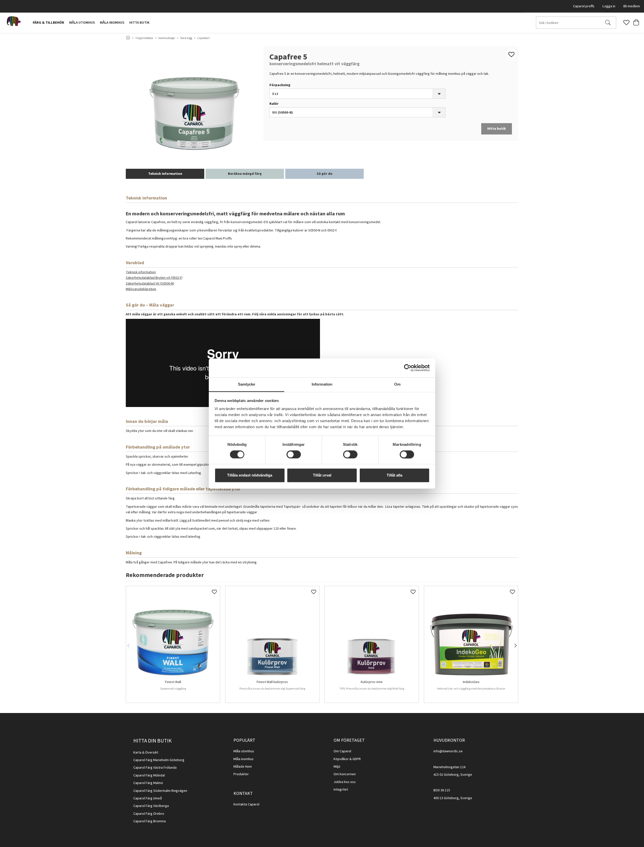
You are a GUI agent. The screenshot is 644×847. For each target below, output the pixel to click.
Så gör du (324, 173)
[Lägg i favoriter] (214, 591)
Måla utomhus (82, 22)
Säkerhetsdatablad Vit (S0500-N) (150, 283)
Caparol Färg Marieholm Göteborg (158, 760)
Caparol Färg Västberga (151, 805)
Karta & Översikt (145, 752)
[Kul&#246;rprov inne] (371, 633)
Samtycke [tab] (246, 384)
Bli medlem (631, 6)
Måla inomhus (112, 22)
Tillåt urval (322, 475)
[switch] (294, 454)
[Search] (608, 22)
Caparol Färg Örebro (148, 813)
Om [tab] (397, 384)
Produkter (241, 774)
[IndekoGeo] (471, 633)
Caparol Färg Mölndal (149, 775)
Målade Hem (242, 766)
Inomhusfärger (166, 38)
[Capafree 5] (194, 103)
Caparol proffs (583, 6)
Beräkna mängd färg (245, 173)
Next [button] (515, 644)
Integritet (341, 789)
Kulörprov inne (372, 682)
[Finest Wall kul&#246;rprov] (272, 633)
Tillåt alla (394, 475)
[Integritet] (348, 789)
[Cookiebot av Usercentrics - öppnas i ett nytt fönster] (408, 367)
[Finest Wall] (173, 633)
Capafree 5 (203, 38)
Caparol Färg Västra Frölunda (155, 767)
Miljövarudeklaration (141, 289)
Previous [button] (128, 644)
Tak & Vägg (186, 38)
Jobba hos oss (345, 782)
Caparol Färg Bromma (149, 821)
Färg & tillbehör (48, 22)
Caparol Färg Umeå (147, 798)
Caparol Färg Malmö (148, 783)
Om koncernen (345, 774)
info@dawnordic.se (448, 751)
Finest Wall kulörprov (272, 682)
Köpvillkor (341, 759)
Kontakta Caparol (246, 804)
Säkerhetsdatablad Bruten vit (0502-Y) (154, 277)
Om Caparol (342, 751)
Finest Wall (173, 682)
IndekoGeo (471, 682)
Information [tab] (322, 384)
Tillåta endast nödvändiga (249, 475)
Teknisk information (165, 173)
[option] (173, 644)
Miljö (337, 766)
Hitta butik (139, 22)
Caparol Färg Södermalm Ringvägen (160, 790)
